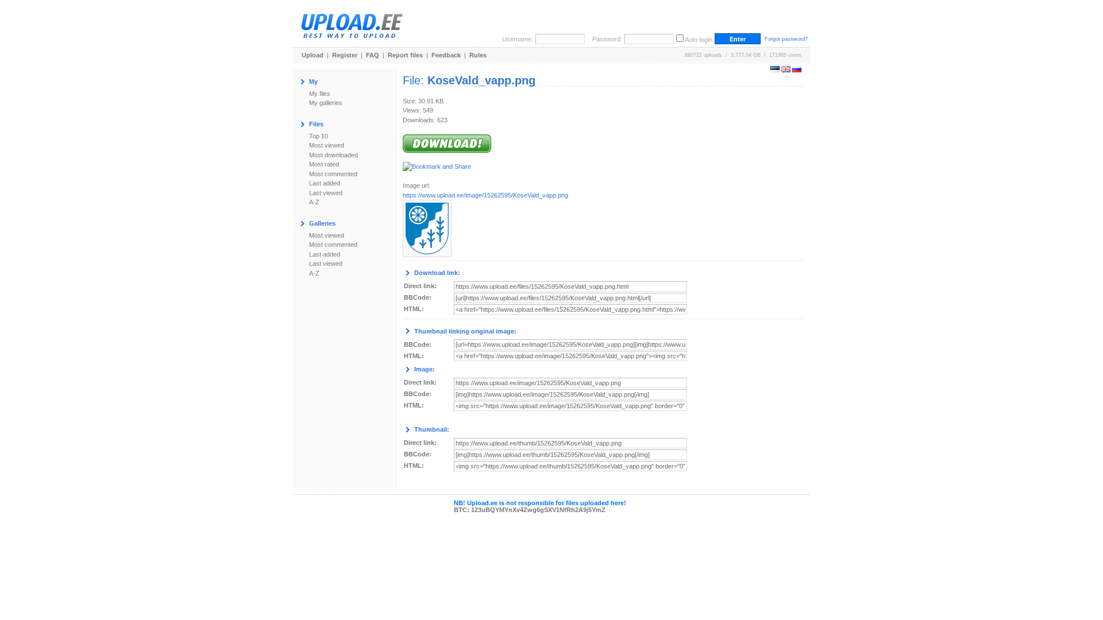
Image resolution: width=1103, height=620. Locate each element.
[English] (785, 70)
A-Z (314, 202)
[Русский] (796, 70)
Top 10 (318, 136)
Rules (478, 55)
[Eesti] (775, 70)
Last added (324, 183)
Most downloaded (333, 155)
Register (344, 55)
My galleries (325, 102)
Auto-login (698, 39)
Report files (405, 55)
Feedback (446, 55)
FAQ (372, 55)
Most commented (333, 173)
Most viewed (326, 145)
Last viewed (325, 192)
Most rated (324, 164)
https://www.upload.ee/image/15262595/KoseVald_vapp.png (485, 195)
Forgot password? (786, 39)
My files (319, 93)
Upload (312, 55)
